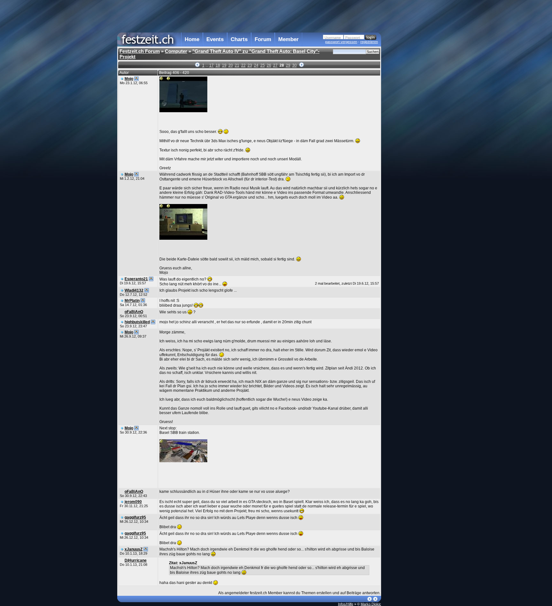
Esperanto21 (136, 279)
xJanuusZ (133, 549)
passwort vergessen (341, 42)
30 (294, 65)
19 (224, 65)
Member (288, 39)
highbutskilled (137, 322)
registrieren (369, 42)
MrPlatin (132, 300)
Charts (239, 39)
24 (256, 65)
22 (243, 65)
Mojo (129, 79)
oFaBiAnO (134, 312)
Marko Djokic (371, 604)
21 (237, 65)
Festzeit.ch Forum (139, 51)
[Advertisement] (409, 128)
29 (288, 65)
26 (269, 65)
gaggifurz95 (135, 517)
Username (333, 38)
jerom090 (133, 502)
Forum (263, 39)
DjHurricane (136, 560)
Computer (176, 51)
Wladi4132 (134, 290)
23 (250, 65)
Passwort (352, 38)
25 (262, 65)
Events (215, 39)
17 (211, 65)
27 (275, 65)
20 (230, 65)
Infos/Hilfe (345, 604)
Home (192, 39)
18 (218, 65)
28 (282, 65)
